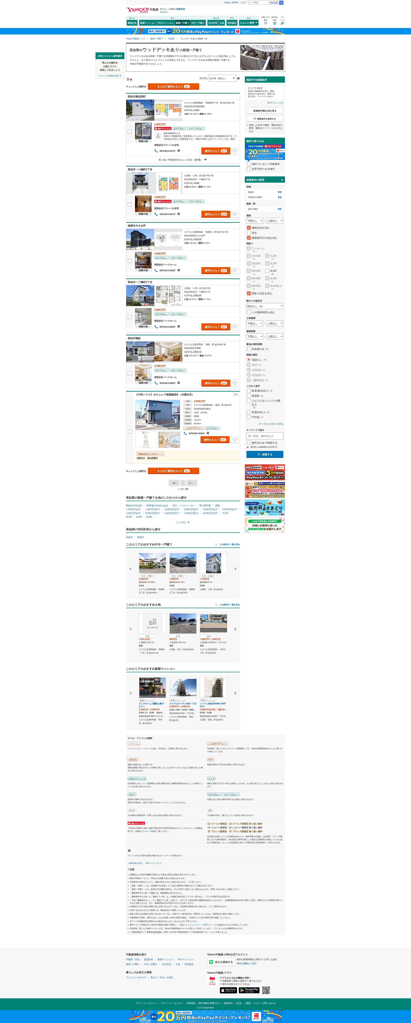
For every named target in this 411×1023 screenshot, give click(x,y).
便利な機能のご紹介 (247, 963)
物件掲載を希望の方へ (210, 1003)
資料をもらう (215, 151)
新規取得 (181, 8)
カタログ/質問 (247, 22)
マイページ (268, 127)
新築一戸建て (182, 22)
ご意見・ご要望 (243, 1003)
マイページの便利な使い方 (110, 75)
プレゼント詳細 (148, 831)
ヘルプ (243, 2)
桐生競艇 (274, 2)
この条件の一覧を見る (229, 544)
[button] (130, 557)
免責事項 (227, 1003)
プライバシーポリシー (147, 1003)
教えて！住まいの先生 (162, 977)
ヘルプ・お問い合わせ (264, 1003)
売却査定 (231, 22)
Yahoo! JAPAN (231, 2)
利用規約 (191, 1003)
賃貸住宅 (132, 22)
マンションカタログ (136, 977)
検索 (281, 3)
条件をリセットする (275, 102)
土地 (221, 22)
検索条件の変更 (255, 180)
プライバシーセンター (172, 1003)
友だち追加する (224, 962)
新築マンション (148, 22)
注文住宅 (212, 22)
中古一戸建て (198, 22)
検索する (267, 454)
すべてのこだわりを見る (271, 423)
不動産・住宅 (133, 959)
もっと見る (181, 522)
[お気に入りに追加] (234, 150)
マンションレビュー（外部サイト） (199, 924)
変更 (280, 192)
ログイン (164, 11)
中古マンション (166, 22)
